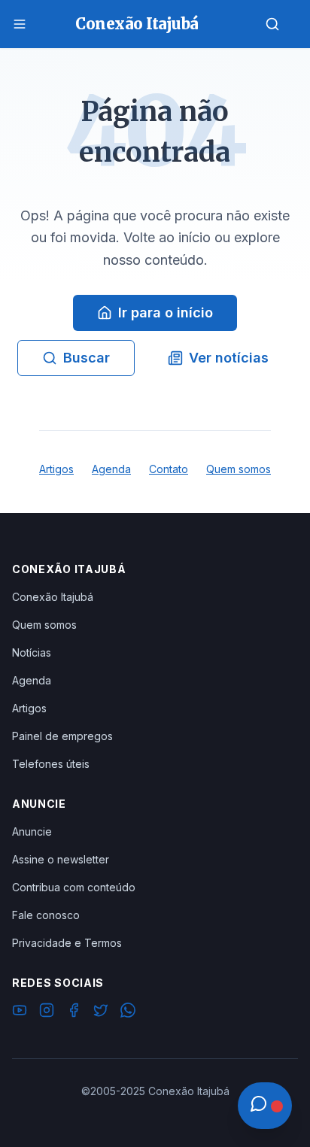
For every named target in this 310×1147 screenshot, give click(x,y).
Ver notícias (229, 358)
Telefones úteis (51, 763)
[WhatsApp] (127, 1012)
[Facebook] (73, 1012)
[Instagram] (46, 1012)
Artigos (56, 469)
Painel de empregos (62, 736)
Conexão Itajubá (52, 596)
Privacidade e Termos (67, 942)
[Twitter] (100, 1012)
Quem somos (238, 469)
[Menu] (19, 24)
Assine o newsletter (60, 859)
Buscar (86, 358)
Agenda (111, 469)
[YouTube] (19, 1012)
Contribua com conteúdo (73, 887)
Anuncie (32, 831)
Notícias (31, 652)
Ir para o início (165, 312)
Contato (168, 469)
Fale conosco (46, 915)
